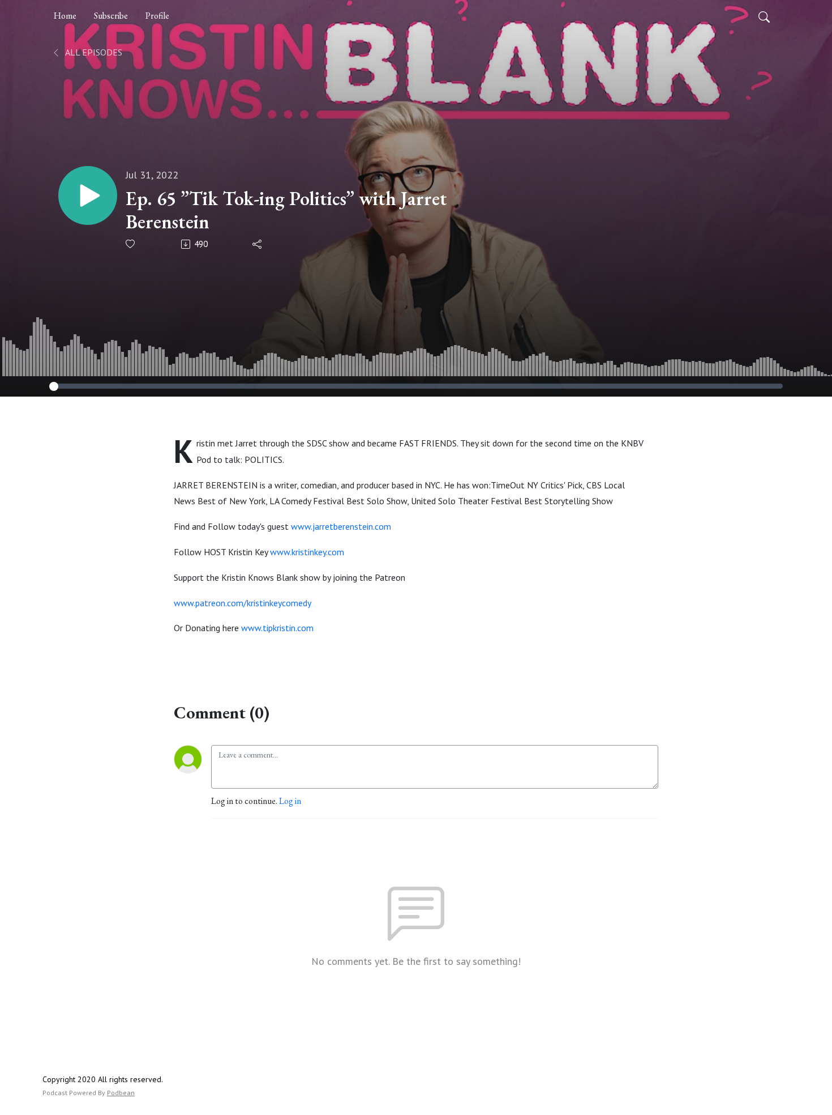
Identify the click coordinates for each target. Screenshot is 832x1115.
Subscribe (111, 16)
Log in (290, 801)
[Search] (764, 16)
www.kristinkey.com (307, 552)
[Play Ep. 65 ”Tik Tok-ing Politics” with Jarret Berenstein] (87, 195)
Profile (157, 16)
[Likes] (131, 244)
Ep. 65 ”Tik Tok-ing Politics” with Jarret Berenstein (286, 210)
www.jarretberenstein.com (341, 526)
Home (65, 16)
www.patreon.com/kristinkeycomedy (242, 602)
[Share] (257, 244)
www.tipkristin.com (277, 627)
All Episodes (92, 52)
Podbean (121, 1092)
